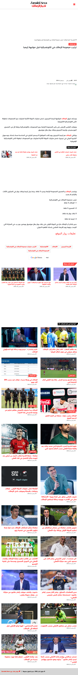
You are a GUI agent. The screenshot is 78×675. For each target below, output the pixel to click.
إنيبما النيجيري (65, 247)
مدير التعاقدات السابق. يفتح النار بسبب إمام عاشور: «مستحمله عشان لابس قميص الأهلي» (59, 595)
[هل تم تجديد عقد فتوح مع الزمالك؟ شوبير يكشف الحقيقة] (39, 274)
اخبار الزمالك (67, 40)
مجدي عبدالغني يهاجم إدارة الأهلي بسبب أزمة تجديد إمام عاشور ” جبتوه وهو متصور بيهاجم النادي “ (59, 659)
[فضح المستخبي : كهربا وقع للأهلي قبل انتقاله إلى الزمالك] (19, 613)
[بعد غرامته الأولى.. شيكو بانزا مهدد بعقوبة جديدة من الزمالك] (19, 644)
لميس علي (68, 80)
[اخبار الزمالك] (39, 4)
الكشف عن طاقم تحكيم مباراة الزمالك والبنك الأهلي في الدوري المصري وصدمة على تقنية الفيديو (19, 561)
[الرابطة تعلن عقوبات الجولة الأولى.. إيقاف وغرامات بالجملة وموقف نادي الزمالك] (19, 476)
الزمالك (64, 119)
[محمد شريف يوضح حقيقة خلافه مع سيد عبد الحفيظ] (7, 154)
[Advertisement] (39, 24)
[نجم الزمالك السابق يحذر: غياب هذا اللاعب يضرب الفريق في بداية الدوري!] (13, 274)
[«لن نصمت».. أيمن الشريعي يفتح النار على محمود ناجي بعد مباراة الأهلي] (59, 546)
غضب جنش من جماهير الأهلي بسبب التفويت (59, 626)
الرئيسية (73, 40)
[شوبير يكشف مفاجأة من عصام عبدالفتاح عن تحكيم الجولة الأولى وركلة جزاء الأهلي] (59, 515)
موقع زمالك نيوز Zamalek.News (10, 671)
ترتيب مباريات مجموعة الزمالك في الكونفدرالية (21, 247)
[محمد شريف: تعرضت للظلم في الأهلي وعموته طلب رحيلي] (46, 154)
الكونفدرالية (43, 247)
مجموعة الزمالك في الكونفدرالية (38, 251)
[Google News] (36, 258)
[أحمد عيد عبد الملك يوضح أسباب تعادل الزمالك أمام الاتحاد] (65, 274)
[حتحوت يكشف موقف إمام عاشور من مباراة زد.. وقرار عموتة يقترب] (19, 580)
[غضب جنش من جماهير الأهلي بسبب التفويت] (59, 613)
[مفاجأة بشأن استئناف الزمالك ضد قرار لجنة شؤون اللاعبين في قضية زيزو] (19, 515)
